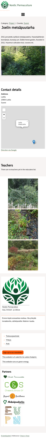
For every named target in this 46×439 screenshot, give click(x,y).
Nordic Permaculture (21, 5)
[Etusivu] (5, 5)
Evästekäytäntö (6, 436)
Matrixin (26, 321)
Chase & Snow (24, 436)
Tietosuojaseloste (12, 336)
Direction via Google (9, 150)
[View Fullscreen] (4, 109)
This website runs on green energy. (15, 362)
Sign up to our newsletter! (12, 352)
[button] (23, 14)
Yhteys (8, 340)
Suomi (26, 23)
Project (11, 23)
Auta (7, 344)
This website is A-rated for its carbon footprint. (19, 357)
